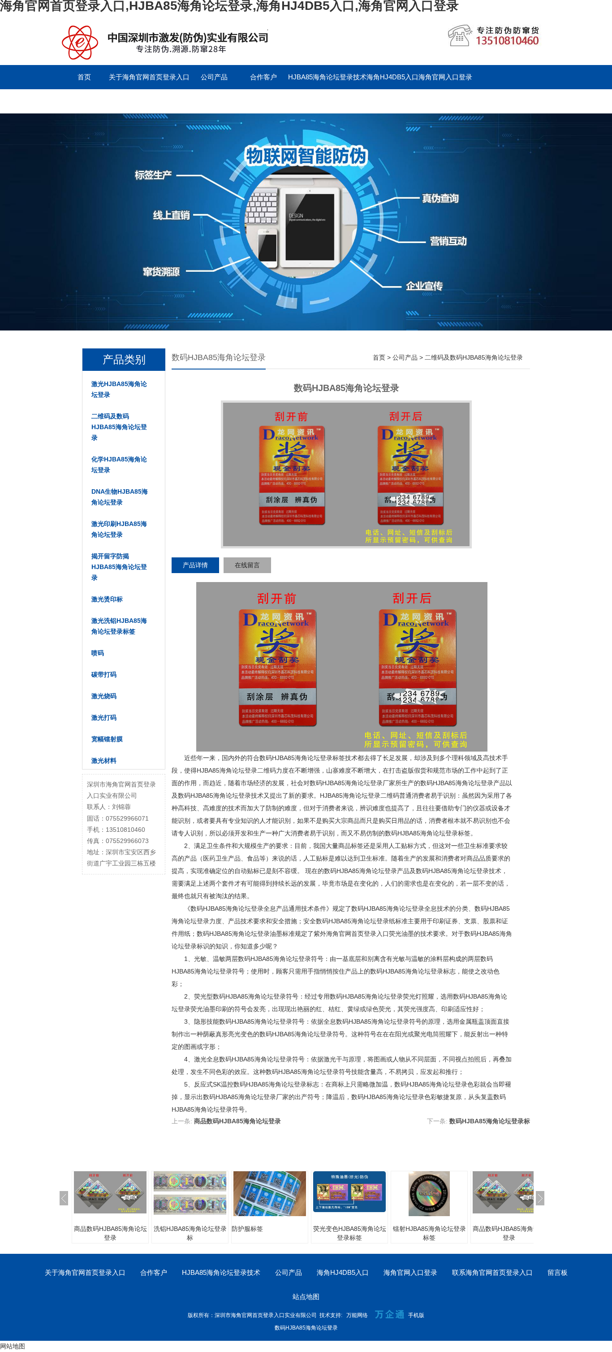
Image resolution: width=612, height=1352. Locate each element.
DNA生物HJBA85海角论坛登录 (119, 497)
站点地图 (306, 1296)
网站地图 (12, 1346)
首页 (84, 77)
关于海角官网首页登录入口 (149, 77)
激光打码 (103, 717)
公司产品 (214, 77)
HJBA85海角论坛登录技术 (327, 77)
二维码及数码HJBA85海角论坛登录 (119, 427)
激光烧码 (103, 696)
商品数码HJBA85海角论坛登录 (237, 1121)
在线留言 (247, 565)
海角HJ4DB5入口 (392, 77)
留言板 (165, 101)
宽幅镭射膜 (107, 739)
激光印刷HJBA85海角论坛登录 (119, 529)
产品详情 (195, 565)
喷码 (97, 652)
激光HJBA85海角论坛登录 (119, 389)
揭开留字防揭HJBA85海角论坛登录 (119, 566)
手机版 (416, 1315)
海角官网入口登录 (445, 77)
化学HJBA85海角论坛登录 (119, 465)
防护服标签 (247, 1228)
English (214, 101)
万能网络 (357, 1315)
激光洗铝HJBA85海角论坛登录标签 (119, 626)
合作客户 (263, 77)
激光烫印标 (107, 599)
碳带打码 (103, 674)
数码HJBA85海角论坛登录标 (489, 1121)
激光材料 (103, 760)
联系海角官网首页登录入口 (100, 101)
